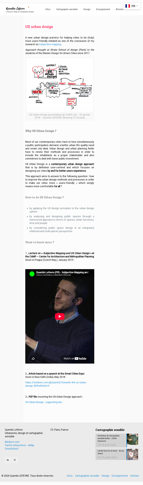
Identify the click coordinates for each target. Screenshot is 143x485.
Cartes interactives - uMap (19, 445)
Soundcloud (11, 448)
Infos (70, 475)
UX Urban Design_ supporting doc (43, 402)
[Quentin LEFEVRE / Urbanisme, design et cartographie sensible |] (21, 9)
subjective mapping (50, 44)
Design (105, 475)
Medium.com (12, 441)
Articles (134, 475)
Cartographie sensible (87, 475)
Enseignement (120, 475)
